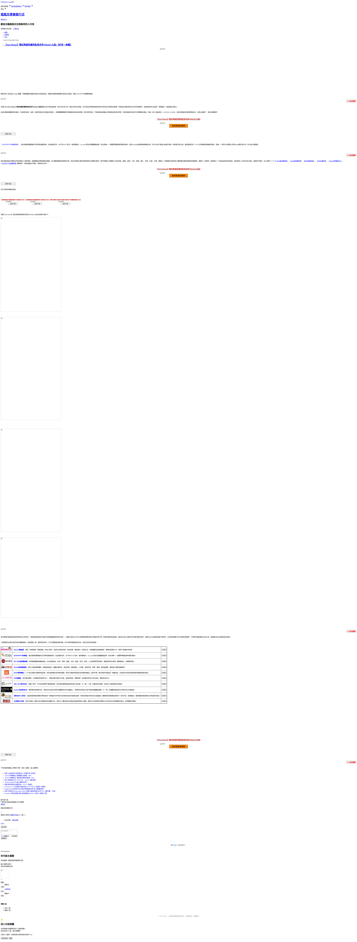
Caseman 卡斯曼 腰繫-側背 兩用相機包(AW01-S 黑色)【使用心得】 (26, 793)
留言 (16, 815)
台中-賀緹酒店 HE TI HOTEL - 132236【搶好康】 (20, 780)
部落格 (6, 34)
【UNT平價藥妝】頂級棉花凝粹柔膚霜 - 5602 (19, 778)
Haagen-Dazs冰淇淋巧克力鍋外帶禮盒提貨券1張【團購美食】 (24, 789)
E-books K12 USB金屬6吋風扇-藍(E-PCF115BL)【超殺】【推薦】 (25, 786)
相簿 (5, 32)
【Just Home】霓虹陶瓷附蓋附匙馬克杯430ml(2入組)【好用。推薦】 (38, 45)
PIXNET (165, 916)
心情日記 (16, 29)
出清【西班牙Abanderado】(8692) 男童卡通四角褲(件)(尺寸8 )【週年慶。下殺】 (30, 791)
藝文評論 (15, 820)
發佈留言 (3, 838)
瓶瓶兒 (3, 804)
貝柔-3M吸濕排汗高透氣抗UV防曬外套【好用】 (20, 773)
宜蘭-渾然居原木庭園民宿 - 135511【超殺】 (18, 784)
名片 (5, 37)
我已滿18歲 (4, 938)
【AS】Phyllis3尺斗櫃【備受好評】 (16, 782)
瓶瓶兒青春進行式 (13, 14)
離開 (10, 938)
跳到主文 (4, 19)
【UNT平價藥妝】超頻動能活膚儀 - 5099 (17, 775)
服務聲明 (196, 916)
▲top (2, 823)
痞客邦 (12, 815)
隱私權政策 (189, 916)
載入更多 (3, 827)
